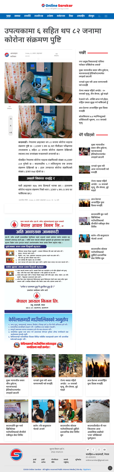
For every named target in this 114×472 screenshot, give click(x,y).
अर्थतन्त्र (50, 16)
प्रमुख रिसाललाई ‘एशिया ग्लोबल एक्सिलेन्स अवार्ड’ (91, 63)
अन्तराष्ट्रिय (81, 16)
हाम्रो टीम (34, 460)
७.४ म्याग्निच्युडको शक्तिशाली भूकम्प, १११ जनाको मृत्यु (92, 119)
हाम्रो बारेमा (43, 460)
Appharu (87, 469)
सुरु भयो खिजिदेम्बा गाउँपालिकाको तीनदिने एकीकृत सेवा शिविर (100, 220)
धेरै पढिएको (86, 135)
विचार (71, 16)
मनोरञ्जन (61, 16)
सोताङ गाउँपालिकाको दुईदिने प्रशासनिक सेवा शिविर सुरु (99, 253)
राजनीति (27, 16)
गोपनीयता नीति (54, 460)
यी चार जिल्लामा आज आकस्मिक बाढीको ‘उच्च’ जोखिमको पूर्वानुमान (97, 432)
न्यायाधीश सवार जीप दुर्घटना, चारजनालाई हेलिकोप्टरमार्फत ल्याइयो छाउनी (94, 73)
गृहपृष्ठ (8, 16)
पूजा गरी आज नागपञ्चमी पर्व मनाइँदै (93, 83)
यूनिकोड (78, 459)
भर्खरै (82, 52)
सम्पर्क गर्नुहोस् (66, 460)
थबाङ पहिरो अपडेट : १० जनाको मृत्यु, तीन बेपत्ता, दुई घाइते (93, 92)
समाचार (17, 16)
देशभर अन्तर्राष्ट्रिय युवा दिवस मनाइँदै (93, 109)
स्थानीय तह (39, 16)
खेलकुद (91, 16)
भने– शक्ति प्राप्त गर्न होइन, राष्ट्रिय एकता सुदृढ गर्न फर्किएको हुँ (93, 101)
